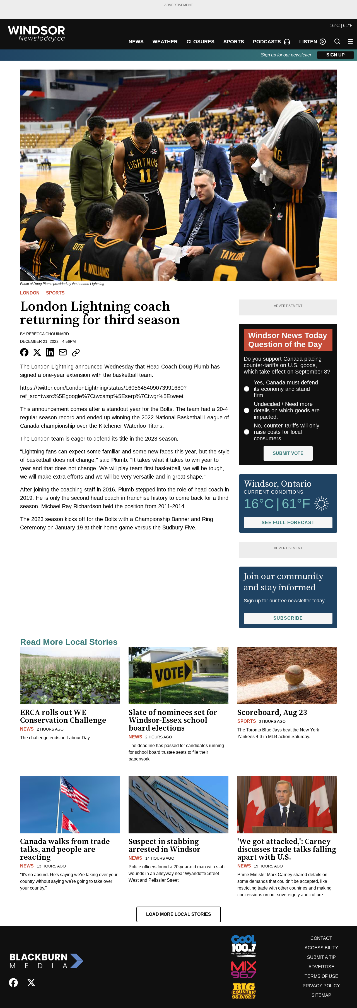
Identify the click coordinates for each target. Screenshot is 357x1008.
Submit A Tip (321, 957)
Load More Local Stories (178, 914)
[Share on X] (37, 352)
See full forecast (288, 522)
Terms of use (321, 976)
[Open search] (337, 41)
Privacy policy (321, 985)
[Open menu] (350, 41)
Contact (321, 938)
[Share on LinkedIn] (50, 352)
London (30, 293)
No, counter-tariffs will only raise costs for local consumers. (286, 431)
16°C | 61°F (341, 25)
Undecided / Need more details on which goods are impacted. (287, 410)
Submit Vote (288, 453)
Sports (55, 293)
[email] (63, 352)
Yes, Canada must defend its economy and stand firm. (286, 388)
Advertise (321, 966)
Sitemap (321, 995)
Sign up (335, 55)
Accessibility (321, 947)
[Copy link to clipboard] (75, 352)
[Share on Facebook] (24, 352)
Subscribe (288, 618)
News (27, 729)
